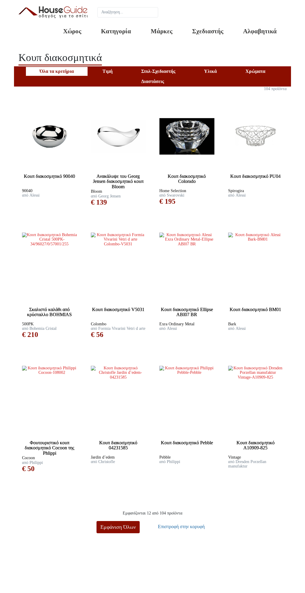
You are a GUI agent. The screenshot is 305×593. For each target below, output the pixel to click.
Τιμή (107, 71)
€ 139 (99, 202)
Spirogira (236, 191)
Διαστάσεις (152, 81)
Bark (232, 324)
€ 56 (97, 334)
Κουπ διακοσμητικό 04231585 (118, 445)
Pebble (165, 457)
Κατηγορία (116, 31)
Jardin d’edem (103, 457)
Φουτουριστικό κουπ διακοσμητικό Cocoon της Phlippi (49, 448)
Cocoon (28, 458)
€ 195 (167, 201)
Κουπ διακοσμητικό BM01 (255, 309)
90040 (27, 191)
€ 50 (28, 469)
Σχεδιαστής (207, 31)
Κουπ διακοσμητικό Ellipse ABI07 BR (187, 312)
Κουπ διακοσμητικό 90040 (49, 176)
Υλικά (210, 71)
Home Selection (172, 191)
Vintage (234, 457)
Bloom (96, 191)
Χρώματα (255, 71)
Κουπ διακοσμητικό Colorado (187, 179)
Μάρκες (161, 31)
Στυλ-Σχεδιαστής (158, 71)
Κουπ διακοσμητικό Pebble (187, 442)
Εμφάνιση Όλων (118, 527)
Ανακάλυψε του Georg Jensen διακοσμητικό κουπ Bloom (118, 181)
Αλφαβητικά (260, 31)
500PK (28, 324)
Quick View (51, 169)
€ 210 (30, 334)
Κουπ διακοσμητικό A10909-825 (255, 445)
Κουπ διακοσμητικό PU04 (255, 176)
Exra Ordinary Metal (176, 324)
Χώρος (72, 31)
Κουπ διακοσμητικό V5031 (118, 309)
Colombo (98, 324)
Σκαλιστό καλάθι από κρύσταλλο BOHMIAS (49, 312)
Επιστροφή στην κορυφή (181, 526)
